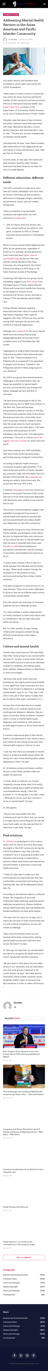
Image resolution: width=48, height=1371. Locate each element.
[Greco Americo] (24, 4)
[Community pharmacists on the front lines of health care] (24, 1154)
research (21, 331)
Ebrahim (14, 39)
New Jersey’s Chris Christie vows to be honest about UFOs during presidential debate (21, 1054)
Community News (11, 14)
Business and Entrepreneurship (15, 1275)
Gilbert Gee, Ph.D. (11, 107)
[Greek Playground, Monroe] (24, 1192)
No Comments (10, 43)
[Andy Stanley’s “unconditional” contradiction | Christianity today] (24, 1226)
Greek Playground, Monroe (15, 1207)
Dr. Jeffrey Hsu (10, 841)
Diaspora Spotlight (10, 1287)
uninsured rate (35, 477)
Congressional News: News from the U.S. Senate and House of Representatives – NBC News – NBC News (23, 1132)
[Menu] (4, 4)
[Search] (44, 4)
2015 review (32, 282)
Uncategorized (9, 1295)
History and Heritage (11, 1291)
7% (38, 467)
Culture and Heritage (11, 1283)
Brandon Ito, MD (10, 546)
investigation (18, 490)
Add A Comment (24, 1257)
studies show (20, 218)
